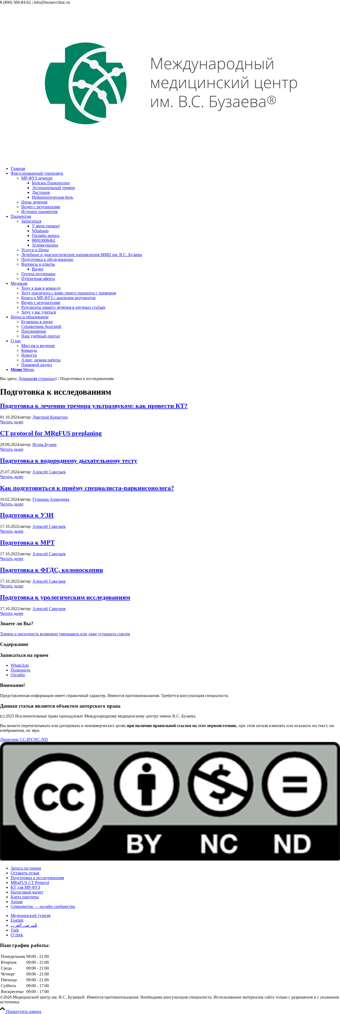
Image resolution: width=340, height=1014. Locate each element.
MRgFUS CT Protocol (30, 882)
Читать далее (11, 422)
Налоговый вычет (27, 892)
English (17, 920)
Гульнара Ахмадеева (50, 499)
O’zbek (17, 935)
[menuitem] (175, 168)
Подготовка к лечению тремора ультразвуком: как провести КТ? (94, 405)
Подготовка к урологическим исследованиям (65, 597)
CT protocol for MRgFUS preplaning (51, 433)
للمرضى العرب (24, 925)
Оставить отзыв (25, 873)
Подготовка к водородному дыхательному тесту (68, 460)
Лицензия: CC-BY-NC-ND (24, 739)
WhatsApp (20, 665)
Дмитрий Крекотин (50, 417)
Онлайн (18, 675)
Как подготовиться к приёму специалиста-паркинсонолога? (87, 488)
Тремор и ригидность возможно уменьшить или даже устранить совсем (65, 634)
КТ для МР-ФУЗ (25, 887)
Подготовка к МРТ (27, 542)
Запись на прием (26, 868)
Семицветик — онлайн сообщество (43, 906)
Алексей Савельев (49, 472)
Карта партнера (25, 897)
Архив (17, 901)
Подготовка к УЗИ (27, 515)
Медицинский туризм (30, 915)
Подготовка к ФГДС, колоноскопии (51, 569)
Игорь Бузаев (44, 444)
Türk (15, 930)
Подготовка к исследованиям (37, 877)
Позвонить (20, 670)
